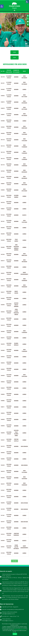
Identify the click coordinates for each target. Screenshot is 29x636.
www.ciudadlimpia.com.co (19, 629)
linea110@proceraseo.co (7, 620)
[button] (14, 10)
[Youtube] (28, 21)
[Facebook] (28, 16)
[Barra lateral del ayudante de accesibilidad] (27, 1)
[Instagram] (28, 18)
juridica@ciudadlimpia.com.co (8, 613)
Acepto (14, 634)
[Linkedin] (28, 24)
